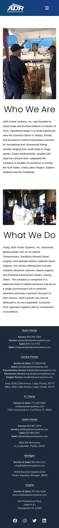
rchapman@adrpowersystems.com (32, 347)
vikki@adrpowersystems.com (33, 436)
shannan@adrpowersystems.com (30, 495)
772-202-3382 (38, 403)
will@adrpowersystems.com (29, 406)
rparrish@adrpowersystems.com (33, 340)
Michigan (29, 455)
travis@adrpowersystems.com (33, 367)
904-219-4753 (33, 344)
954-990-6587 (33, 433)
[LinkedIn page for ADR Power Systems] (44, 521)
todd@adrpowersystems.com (41, 370)
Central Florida (29, 356)
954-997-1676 (34, 426)
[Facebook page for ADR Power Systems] (15, 521)
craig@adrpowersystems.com (29, 465)
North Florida (29, 330)
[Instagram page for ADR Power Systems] (25, 521)
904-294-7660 (34, 337)
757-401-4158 (38, 491)
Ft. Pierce (29, 396)
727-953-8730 (38, 363)
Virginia (29, 484)
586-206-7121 (38, 462)
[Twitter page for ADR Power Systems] (35, 521)
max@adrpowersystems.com (38, 377)
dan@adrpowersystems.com (40, 373)
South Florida (29, 419)
